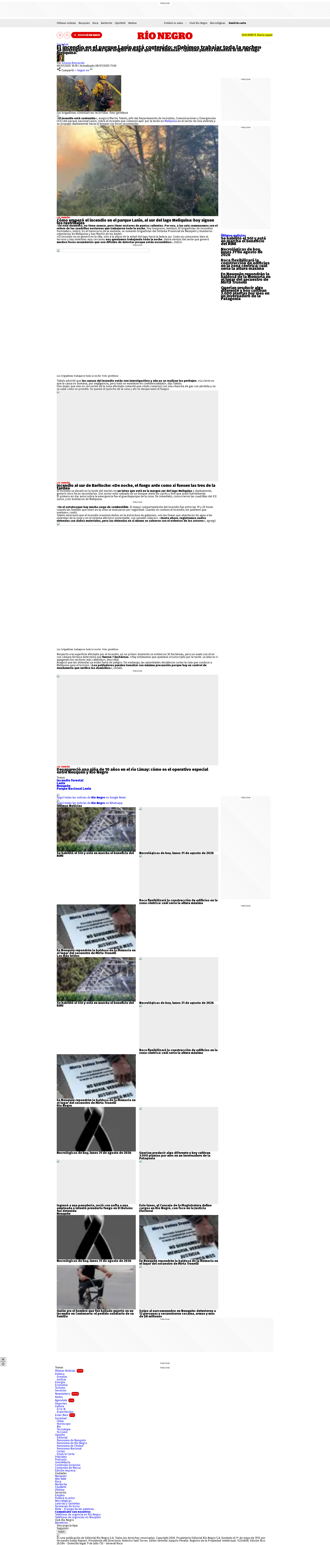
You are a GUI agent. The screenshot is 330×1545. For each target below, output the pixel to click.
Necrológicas (217, 23)
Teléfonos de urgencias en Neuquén (78, 1517)
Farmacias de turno (67, 1506)
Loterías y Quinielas (67, 1503)
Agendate (64, 1400)
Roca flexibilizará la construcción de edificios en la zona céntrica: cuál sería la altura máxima (245, 264)
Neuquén (84, 23)
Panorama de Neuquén (71, 1440)
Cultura (59, 1406)
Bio (59, 1426)
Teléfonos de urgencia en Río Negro (78, 1514)
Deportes (61, 1403)
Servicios (60, 1390)
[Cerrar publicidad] (3, 1359)
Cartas (61, 1451)
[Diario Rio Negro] (58, 1535)
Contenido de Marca (68, 1467)
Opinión (60, 1435)
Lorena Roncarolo (73, 63)
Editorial (62, 1437)
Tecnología (63, 1429)
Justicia (61, 1379)
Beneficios (61, 1522)
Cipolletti (120, 23)
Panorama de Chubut (70, 1446)
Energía (60, 1382)
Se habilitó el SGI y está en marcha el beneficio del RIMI (243, 241)
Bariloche (106, 23)
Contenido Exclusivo (67, 1465)
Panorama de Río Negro (72, 1443)
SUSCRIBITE (257, 35)
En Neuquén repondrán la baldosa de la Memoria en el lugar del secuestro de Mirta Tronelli (246, 278)
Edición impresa (65, 1470)
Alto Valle (60, 1478)
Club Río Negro (198, 23)
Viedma (132, 23)
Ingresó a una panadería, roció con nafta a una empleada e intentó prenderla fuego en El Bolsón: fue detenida (95, 1208)
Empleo (59, 1495)
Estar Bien (64, 1415)
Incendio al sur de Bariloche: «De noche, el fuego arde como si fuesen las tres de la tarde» (136, 487)
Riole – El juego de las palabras (74, 1509)
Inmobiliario (62, 1462)
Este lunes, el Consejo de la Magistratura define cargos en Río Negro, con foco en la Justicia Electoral (175, 1208)
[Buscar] (67, 35)
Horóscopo (63, 1424)
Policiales (61, 1457)
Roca (95, 23)
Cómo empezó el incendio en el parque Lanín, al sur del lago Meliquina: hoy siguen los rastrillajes (135, 221)
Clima (60, 1421)
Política (59, 1374)
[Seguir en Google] (58, 115)
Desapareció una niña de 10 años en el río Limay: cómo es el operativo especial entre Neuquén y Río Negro (132, 771)
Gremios (62, 1376)
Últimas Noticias (68, 1370)
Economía (61, 1385)
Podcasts (61, 1459)
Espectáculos (65, 1411)
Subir (61, 1531)
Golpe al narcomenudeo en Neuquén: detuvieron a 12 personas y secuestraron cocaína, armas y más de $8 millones (177, 1313)
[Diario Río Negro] (165, 35)
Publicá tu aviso (65, 1498)
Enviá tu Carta (65, 1454)
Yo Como (62, 1432)
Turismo (60, 1387)
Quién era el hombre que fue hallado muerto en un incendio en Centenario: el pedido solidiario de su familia (95, 1313)
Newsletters (66, 1393)
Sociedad (62, 44)
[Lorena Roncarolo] (60, 55)
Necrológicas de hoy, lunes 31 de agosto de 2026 (241, 252)
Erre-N (61, 1409)
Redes (59, 1397)
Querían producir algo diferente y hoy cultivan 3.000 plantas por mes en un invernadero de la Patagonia (245, 293)
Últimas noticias (66, 23)
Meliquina (171, 121)
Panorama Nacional (69, 1448)
